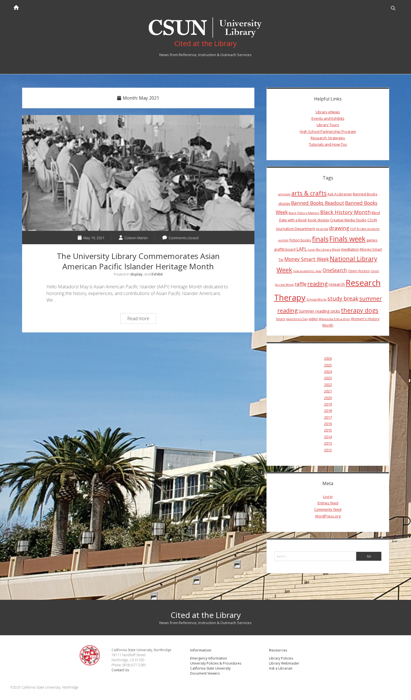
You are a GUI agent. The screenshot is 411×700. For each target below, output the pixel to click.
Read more (141, 319)
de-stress (322, 229)
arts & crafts (309, 193)
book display (318, 219)
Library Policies (281, 658)
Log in (328, 496)
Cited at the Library (206, 615)
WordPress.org (328, 516)
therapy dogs (359, 310)
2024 (328, 371)
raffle (300, 284)
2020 (328, 397)
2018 (328, 410)
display (136, 274)
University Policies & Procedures (215, 663)
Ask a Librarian (280, 668)
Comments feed (327, 509)
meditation (350, 249)
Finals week (347, 238)
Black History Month (345, 211)
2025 (328, 365)
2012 (328, 449)
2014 (328, 436)
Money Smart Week (306, 259)
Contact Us (120, 670)
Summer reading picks (319, 311)
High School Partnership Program (328, 131)
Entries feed (328, 502)
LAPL (301, 249)
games (371, 240)
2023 (328, 377)
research (337, 284)
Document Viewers (205, 673)
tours (280, 318)
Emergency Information (208, 658)
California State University (210, 668)
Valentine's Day (297, 319)
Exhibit (157, 274)
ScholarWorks (316, 299)
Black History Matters (304, 213)
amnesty (284, 194)
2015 (328, 430)
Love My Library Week (324, 249)
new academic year (307, 271)
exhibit (283, 240)
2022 (328, 384)
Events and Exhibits (327, 118)
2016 (328, 423)
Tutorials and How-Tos (328, 144)
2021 (328, 391)
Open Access (359, 270)
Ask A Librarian (339, 193)
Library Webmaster (284, 663)
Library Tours (328, 124)
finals (320, 238)
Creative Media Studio (348, 219)
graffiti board (285, 249)
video (313, 318)
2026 (328, 358)
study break (342, 298)
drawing (339, 227)
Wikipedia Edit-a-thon (334, 319)
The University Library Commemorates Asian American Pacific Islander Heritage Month (138, 173)
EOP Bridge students (364, 229)
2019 (328, 404)
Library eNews (328, 111)
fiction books (300, 240)
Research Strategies (328, 137)
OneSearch (335, 270)
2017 (328, 417)
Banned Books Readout (317, 203)
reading (317, 283)
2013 (328, 443)
